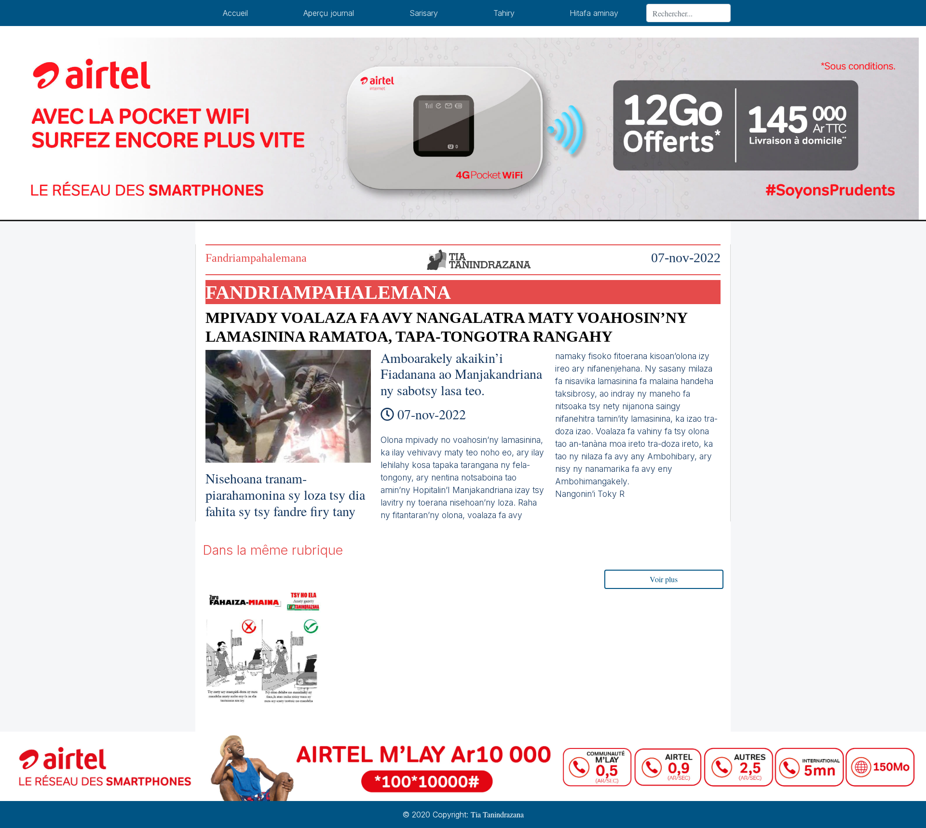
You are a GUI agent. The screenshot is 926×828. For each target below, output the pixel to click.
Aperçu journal (328, 13)
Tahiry (504, 13)
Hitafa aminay (594, 13)
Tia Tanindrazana (497, 814)
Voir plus (664, 579)
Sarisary (423, 13)
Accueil (235, 13)
